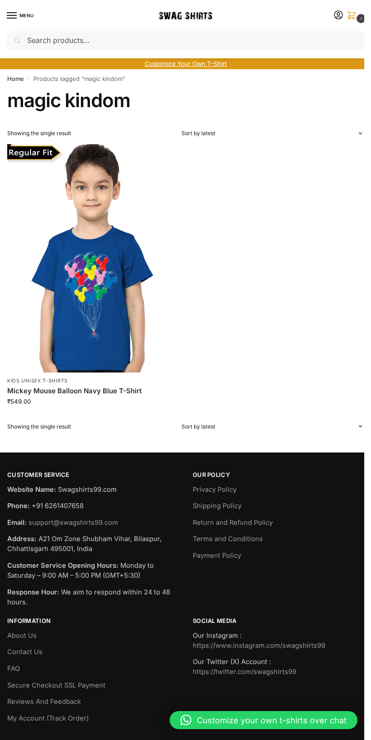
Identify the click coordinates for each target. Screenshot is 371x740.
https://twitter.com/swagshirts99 (244, 672)
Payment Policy (217, 555)
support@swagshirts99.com (73, 522)
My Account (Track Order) (48, 718)
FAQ (13, 669)
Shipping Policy (217, 506)
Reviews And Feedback (44, 702)
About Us (22, 636)
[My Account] (338, 15)
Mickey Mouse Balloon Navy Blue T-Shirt (74, 390)
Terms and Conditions (228, 539)
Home (15, 78)
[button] (353, 16)
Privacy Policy (215, 489)
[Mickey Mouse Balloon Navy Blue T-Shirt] (94, 258)
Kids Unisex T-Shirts (37, 381)
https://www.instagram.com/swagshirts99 (259, 645)
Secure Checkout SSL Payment (56, 685)
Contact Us (25, 652)
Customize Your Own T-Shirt (186, 63)
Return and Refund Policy (233, 522)
